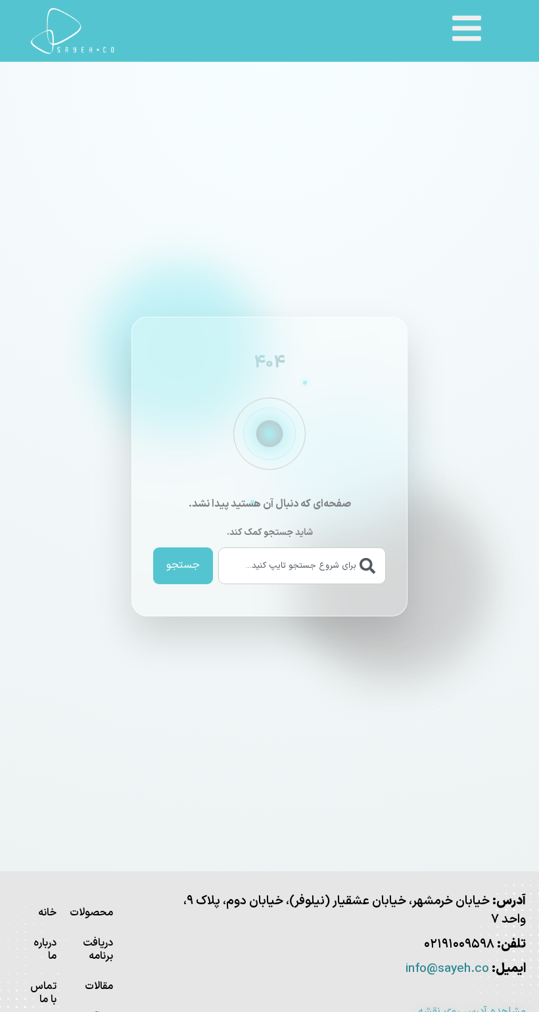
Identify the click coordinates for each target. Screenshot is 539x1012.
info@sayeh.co (447, 968)
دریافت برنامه (98, 949)
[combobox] (302, 565)
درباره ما (45, 949)
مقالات (99, 986)
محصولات (98, 913)
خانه (47, 913)
